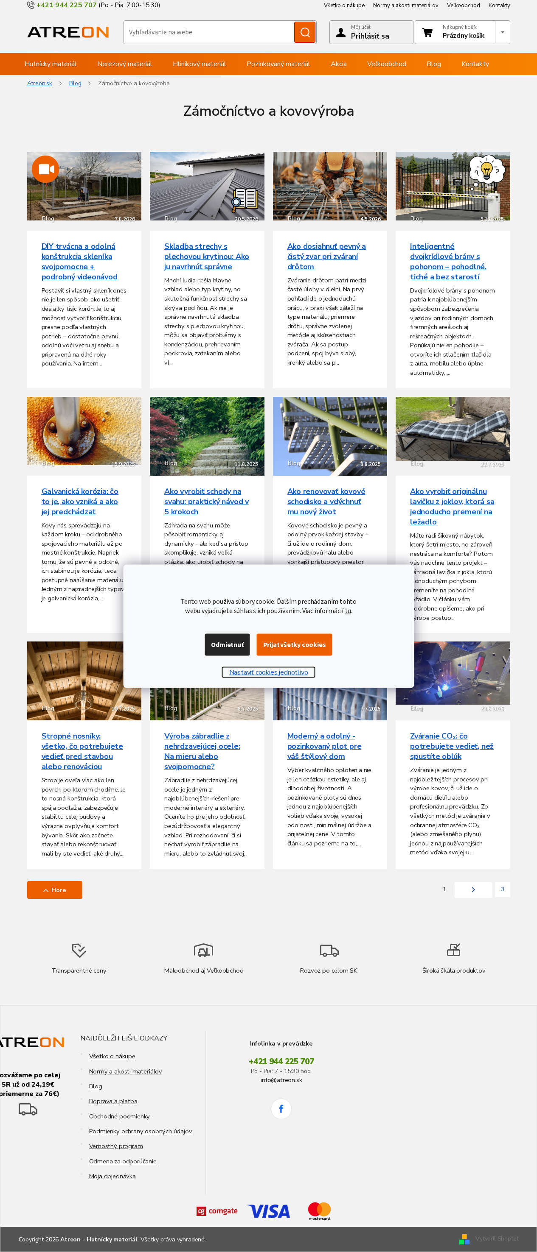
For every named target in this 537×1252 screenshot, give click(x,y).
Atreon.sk (40, 83)
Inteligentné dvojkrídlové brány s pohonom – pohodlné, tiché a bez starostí (448, 261)
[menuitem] (51, 64)
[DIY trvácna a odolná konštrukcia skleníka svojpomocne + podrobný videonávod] (84, 185)
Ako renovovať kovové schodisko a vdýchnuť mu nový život (326, 501)
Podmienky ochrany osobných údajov (140, 1131)
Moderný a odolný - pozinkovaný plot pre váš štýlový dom (324, 746)
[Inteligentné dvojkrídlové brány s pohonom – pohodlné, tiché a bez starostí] (453, 185)
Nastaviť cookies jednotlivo (268, 672)
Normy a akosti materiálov (406, 5)
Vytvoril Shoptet (496, 1239)
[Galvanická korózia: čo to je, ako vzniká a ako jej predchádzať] (84, 431)
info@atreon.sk (281, 1080)
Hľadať (304, 32)
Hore (58, 890)
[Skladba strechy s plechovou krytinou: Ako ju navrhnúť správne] (207, 185)
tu (348, 610)
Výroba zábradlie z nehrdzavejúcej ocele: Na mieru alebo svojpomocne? (202, 751)
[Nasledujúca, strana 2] (473, 890)
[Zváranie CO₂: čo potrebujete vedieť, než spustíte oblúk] (453, 673)
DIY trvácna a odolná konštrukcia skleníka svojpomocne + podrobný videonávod (80, 261)
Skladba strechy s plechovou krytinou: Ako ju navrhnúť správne (206, 256)
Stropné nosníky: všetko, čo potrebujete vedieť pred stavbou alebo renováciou (82, 751)
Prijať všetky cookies (294, 644)
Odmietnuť (227, 644)
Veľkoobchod (463, 5)
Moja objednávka (112, 1176)
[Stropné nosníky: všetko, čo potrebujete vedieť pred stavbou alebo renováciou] (84, 681)
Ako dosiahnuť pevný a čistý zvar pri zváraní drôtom (326, 256)
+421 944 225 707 (281, 1061)
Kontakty (499, 5)
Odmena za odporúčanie (123, 1161)
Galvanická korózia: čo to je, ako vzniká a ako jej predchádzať (80, 501)
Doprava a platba (113, 1101)
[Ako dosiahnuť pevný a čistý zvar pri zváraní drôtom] (330, 185)
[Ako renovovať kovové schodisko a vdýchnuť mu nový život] (330, 436)
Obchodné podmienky (119, 1116)
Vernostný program (116, 1146)
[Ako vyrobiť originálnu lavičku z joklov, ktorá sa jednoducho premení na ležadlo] (453, 428)
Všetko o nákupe (344, 5)
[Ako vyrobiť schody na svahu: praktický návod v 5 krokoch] (207, 436)
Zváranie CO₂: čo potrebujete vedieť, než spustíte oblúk (452, 746)
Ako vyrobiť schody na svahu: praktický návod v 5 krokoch (206, 501)
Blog (95, 1086)
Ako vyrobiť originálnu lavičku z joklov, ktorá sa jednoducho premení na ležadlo (452, 506)
